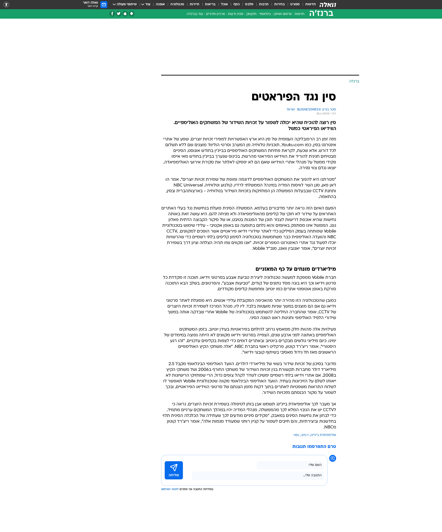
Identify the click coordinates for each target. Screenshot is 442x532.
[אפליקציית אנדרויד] (131, 14)
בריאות (210, 4)
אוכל (224, 4)
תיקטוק (251, 14)
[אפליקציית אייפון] (125, 14)
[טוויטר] (119, 14)
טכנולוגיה (177, 4)
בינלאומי (265, 14)
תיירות (194, 4)
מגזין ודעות (235, 14)
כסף (236, 4)
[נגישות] (6, 5)
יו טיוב (305, 435)
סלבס (249, 4)
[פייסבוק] (112, 14)
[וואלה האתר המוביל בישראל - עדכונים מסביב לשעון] (328, 4)
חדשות (310, 4)
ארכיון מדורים (215, 14)
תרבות (264, 4)
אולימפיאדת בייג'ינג (323, 435)
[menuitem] (308, 4)
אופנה (160, 4)
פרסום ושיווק (283, 14)
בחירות (279, 4)
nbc (297, 435)
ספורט (295, 4)
